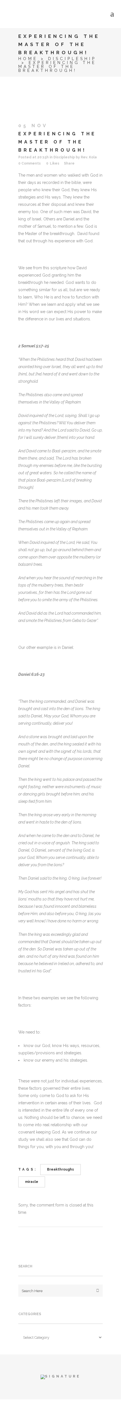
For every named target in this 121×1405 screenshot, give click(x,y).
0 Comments (29, 163)
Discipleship (72, 58)
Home (28, 58)
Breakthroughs (60, 1169)
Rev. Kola (89, 157)
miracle (31, 1182)
